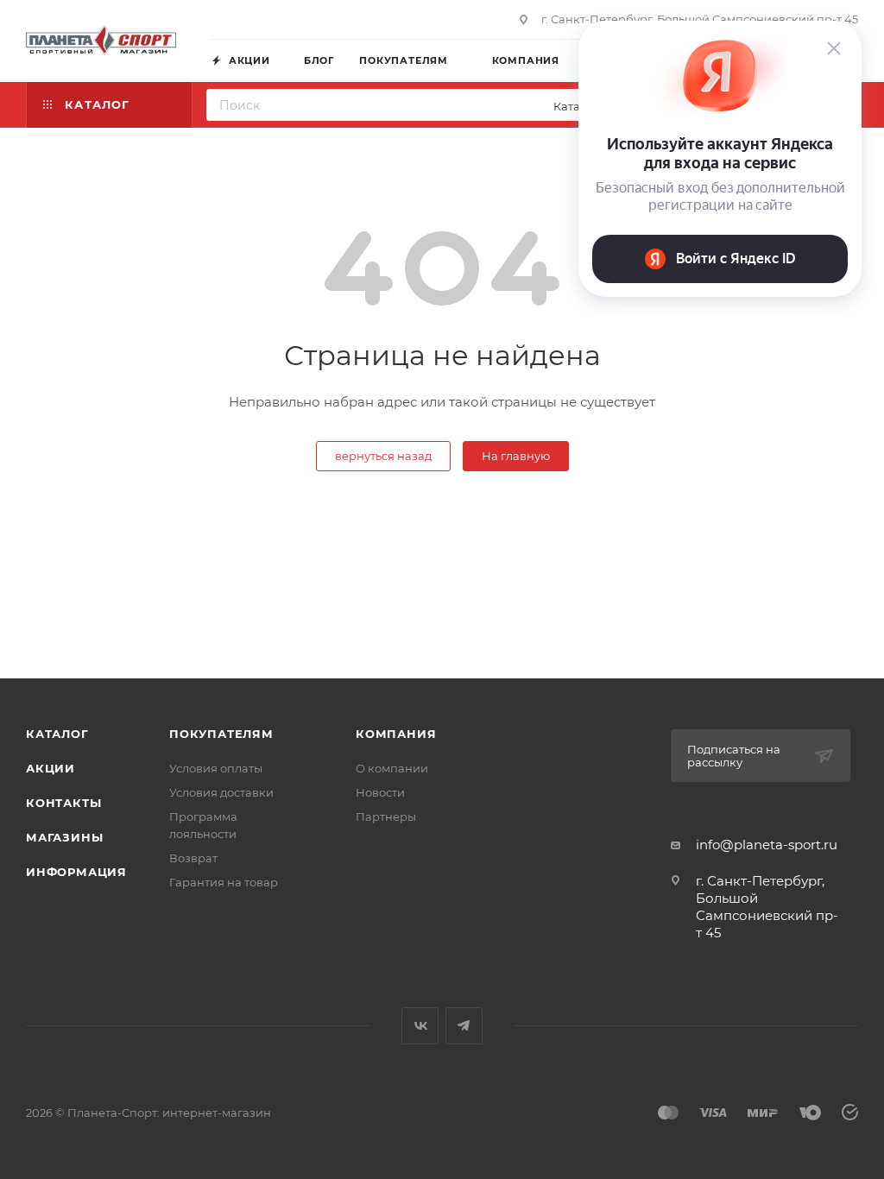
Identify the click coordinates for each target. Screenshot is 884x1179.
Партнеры (386, 816)
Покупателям (221, 734)
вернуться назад (383, 456)
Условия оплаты (215, 768)
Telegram (464, 1025)
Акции (50, 768)
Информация (76, 872)
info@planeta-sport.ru (766, 844)
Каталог (57, 734)
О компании (392, 768)
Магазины (64, 837)
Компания (396, 734)
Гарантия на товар (223, 882)
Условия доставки (221, 792)
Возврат (193, 858)
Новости (380, 792)
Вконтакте (420, 1025)
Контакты (63, 803)
